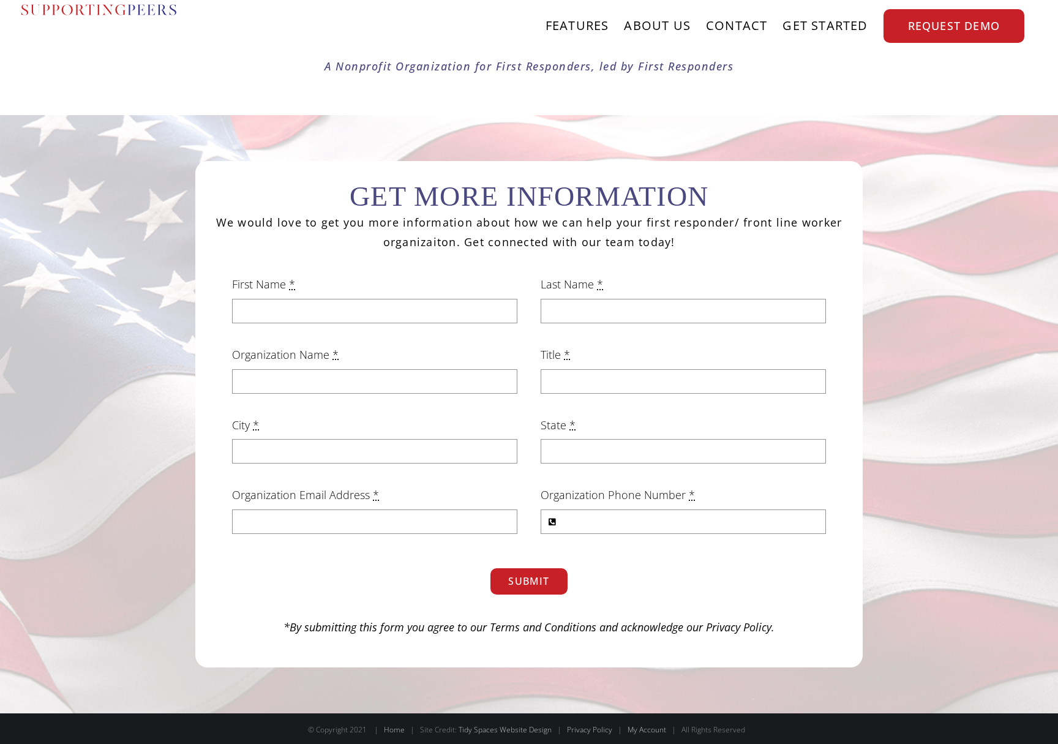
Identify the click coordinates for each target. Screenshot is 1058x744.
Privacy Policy (738, 627)
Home (394, 729)
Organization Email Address (305, 494)
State (558, 425)
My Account (647, 729)
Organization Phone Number (618, 494)
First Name (263, 284)
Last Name (572, 284)
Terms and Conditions (543, 627)
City (245, 425)
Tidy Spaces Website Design (505, 729)
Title (555, 354)
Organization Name (285, 354)
